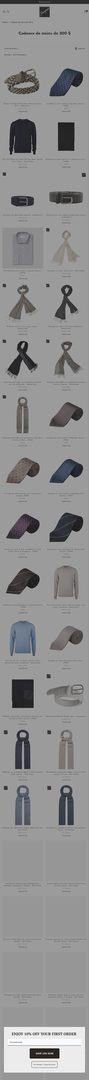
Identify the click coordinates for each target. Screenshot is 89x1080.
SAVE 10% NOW (44, 1053)
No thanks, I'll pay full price (44, 1064)
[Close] (82, 1029)
